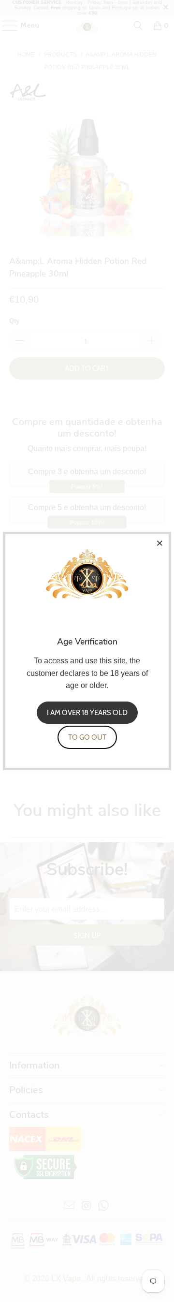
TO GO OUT (87, 737)
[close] (160, 543)
